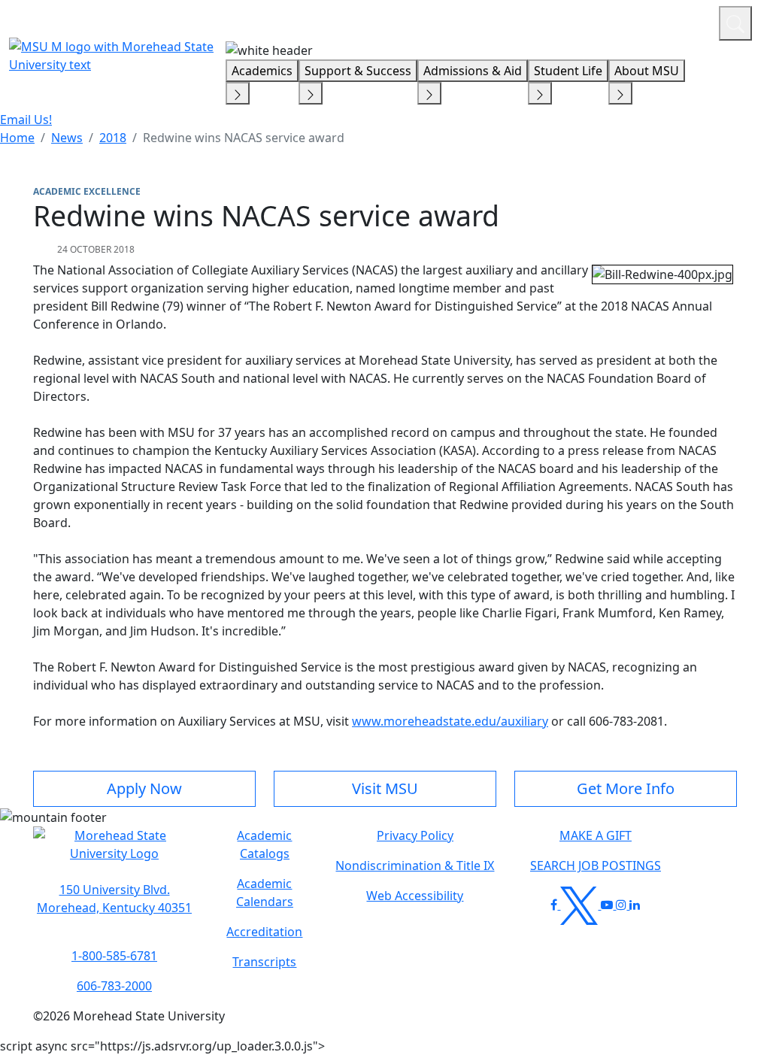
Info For (420, 21)
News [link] (67, 137)
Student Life (568, 70)
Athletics (679, 21)
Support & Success (358, 70)
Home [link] (17, 137)
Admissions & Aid (472, 70)
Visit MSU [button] (385, 788)
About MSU (646, 70)
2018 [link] (112, 137)
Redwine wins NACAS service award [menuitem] (243, 137)
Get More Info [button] (626, 788)
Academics (262, 70)
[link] (114, 899)
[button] (114, 852)
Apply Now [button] (144, 788)
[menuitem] (17, 138)
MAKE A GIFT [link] (595, 835)
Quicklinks (511, 21)
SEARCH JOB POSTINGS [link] (595, 865)
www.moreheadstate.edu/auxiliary (450, 721)
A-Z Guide (606, 21)
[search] (735, 23)
